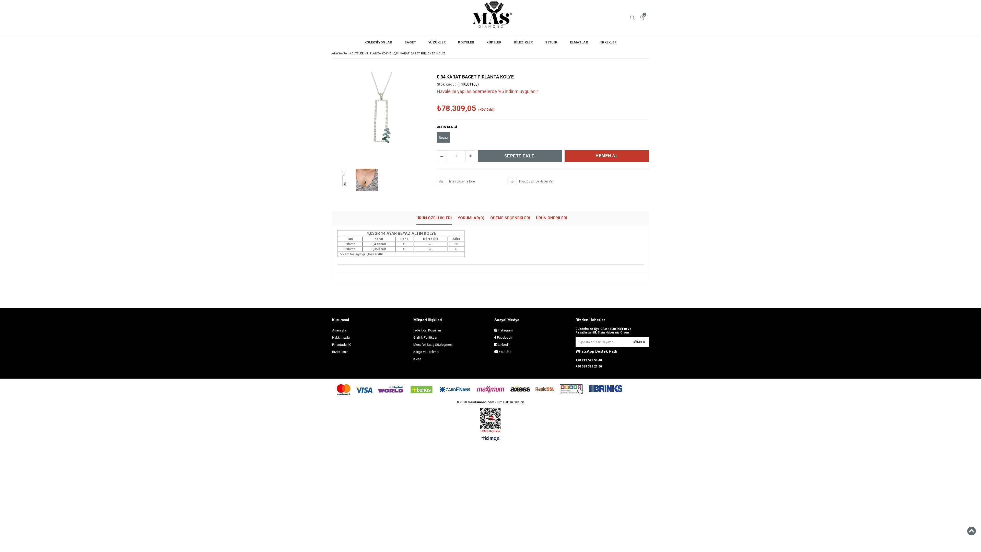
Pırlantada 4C (341, 345)
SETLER (551, 42)
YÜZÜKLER (437, 42)
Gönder (639, 342)
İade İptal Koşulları (427, 330)
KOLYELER (466, 42)
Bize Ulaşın (340, 352)
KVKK (417, 359)
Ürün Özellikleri (434, 218)
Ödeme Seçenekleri (510, 218)
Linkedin (503, 345)
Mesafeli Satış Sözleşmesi (432, 345)
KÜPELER (493, 42)
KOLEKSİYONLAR (378, 42)
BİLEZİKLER (523, 42)
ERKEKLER (608, 42)
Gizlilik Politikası (425, 337)
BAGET (410, 42)
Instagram (505, 330)
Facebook (504, 337)
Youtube (504, 352)
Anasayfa (339, 330)
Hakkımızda (341, 337)
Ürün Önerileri (551, 218)
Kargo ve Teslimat (426, 352)
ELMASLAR (579, 42)
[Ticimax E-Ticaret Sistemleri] (491, 438)
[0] (642, 18)
